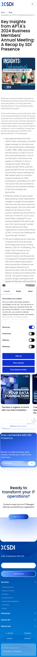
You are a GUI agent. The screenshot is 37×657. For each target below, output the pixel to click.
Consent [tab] (7, 291)
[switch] (32, 333)
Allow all (18, 356)
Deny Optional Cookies (18, 370)
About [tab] (30, 291)
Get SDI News (18, 574)
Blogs (10, 12)
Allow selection (18, 363)
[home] (7, 4)
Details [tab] (18, 291)
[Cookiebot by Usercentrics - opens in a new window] (26, 285)
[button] (32, 4)
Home (3, 12)
